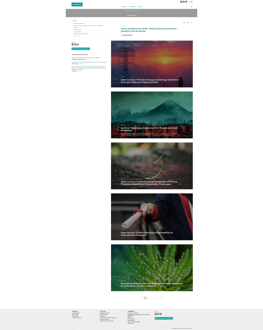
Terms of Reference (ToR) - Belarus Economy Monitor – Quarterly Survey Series (149, 29)
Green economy (78, 29)
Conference (131, 311)
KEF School (102, 316)
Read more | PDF (128, 35)
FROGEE (76, 27)
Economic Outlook (76, 317)
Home (126, 10)
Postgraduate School (105, 313)
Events (140, 6)
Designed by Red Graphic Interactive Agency (181, 328)
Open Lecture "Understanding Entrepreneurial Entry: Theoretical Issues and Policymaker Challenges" (149, 182)
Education (133, 6)
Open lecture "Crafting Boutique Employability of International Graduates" (147, 233)
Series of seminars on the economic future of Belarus (86, 57)
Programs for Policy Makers (80, 33)
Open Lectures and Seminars (106, 320)
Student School (103, 314)
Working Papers (76, 313)
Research (124, 6)
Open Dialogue (77, 31)
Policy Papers (75, 314)
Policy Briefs (75, 316)
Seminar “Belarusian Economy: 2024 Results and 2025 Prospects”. (89, 62)
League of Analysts (104, 319)
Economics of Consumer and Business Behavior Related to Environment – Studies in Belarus (152, 284)
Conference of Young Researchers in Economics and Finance (88, 25)
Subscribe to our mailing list (82, 48)
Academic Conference (79, 23)
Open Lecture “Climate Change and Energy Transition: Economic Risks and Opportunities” (150, 80)
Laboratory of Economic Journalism (108, 317)
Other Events (77, 35)
